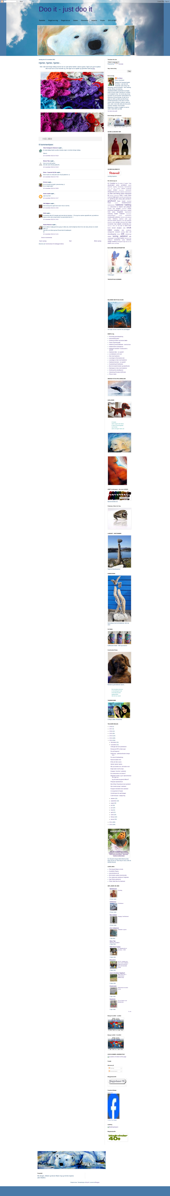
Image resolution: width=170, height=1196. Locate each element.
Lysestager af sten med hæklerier (118, 360)
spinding (123, 232)
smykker (116, 230)
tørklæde (129, 240)
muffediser (117, 217)
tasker (122, 238)
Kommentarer (113, 1071)
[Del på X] (47, 139)
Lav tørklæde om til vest (115, 354)
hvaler (109, 202)
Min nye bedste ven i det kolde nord (120, 766)
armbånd (124, 185)
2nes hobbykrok (114, 928)
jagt (125, 207)
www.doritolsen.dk (114, 873)
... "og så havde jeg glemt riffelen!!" (120, 779)
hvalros (116, 202)
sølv (130, 236)
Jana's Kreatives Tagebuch (117, 973)
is (117, 207)
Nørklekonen (113, 889)
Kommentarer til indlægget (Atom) (55, 244)
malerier (122, 213)
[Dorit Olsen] (113, 1118)
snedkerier (128, 230)
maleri (116, 213)
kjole (114, 208)
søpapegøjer (111, 238)
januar (113, 819)
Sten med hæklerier (114, 356)
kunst (121, 210)
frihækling (110, 197)
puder (114, 222)
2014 (110, 735)
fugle (114, 197)
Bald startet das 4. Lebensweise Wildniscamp (122, 976)
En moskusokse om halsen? (118, 773)
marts (112, 814)
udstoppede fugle (121, 241)
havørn (124, 201)
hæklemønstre (111, 205)
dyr (116, 192)
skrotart (114, 228)
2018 (110, 726)
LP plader (125, 183)
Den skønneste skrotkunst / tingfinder (119, 877)
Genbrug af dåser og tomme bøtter (118, 340)
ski (123, 225)
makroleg (110, 213)
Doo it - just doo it (65, 9)
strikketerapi (128, 234)
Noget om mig (53, 20)
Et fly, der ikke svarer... (116, 762)
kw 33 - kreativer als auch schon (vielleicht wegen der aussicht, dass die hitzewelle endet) (123, 964)
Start (70, 241)
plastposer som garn (122, 220)
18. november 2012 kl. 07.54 (50, 177)
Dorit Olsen (110, 1092)
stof (130, 232)
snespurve (111, 232)
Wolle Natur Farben (115, 947)
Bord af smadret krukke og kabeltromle (119, 366)
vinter (109, 243)
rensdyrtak (110, 224)
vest (130, 241)
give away (119, 199)
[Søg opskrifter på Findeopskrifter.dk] (113, 1127)
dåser (118, 191)
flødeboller (116, 195)
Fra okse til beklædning (117, 757)
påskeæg (122, 222)
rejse (129, 222)
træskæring (117, 240)
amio (117, 185)
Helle (44, 213)
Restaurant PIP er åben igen (118, 749)
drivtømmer (111, 192)
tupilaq (123, 239)
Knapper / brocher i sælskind (118, 771)
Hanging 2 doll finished (123, 916)
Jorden (75, 20)
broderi (115, 190)
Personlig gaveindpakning (116, 336)
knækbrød (124, 208)
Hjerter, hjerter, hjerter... (117, 764)
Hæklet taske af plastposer (116, 346)
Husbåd (112, 183)
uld (126, 241)
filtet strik (113, 193)
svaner (109, 236)
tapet (118, 238)
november (113, 744)
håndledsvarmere (126, 202)
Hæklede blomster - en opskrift (117, 362)
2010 (110, 824)
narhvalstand (128, 217)
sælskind (124, 236)
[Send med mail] (44, 139)
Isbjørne (94, 20)
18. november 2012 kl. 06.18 (50, 155)
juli (112, 805)
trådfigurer (110, 239)
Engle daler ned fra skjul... (117, 769)
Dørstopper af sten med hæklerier (118, 368)
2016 (110, 731)
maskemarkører (111, 215)
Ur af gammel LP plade (117, 791)
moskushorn (128, 215)
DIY (109, 183)
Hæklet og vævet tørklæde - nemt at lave (120, 344)
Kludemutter (113, 986)
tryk (130, 238)
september (114, 801)
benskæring (120, 186)
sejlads (119, 224)
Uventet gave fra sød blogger (118, 793)
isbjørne (121, 207)
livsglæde (120, 212)
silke (130, 224)
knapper (118, 208)
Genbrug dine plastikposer (116, 370)
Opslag (112, 1068)
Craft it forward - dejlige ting (118, 795)
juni (112, 807)
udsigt (109, 241)
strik (122, 234)
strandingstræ (112, 234)
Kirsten (45, 182)
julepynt (128, 207)
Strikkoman (113, 902)
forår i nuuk (124, 195)
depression (121, 190)
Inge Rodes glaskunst (115, 879)
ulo (128, 241)
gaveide (121, 197)
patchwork (110, 220)
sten (127, 232)
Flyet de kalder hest (116, 759)
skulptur (119, 228)
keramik (109, 208)
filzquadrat (113, 960)
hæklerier (119, 205)
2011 (110, 822)
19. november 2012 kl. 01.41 (50, 234)
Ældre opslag (97, 241)
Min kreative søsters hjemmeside (118, 875)
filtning (118, 193)
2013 (110, 738)
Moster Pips (46, 161)
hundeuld (129, 201)
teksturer (127, 238)
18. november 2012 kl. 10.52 (50, 208)
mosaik (120, 215)
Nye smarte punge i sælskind (118, 786)
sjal (121, 225)
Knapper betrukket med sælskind (119, 788)
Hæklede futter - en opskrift (116, 352)
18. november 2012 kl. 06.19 (50, 167)
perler (114, 220)
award (129, 185)
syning (115, 236)
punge (118, 222)
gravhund (112, 201)
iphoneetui (113, 207)
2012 (110, 740)
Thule (130, 183)
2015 (110, 733)
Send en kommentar (46, 237)
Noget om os (65, 20)
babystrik (110, 186)
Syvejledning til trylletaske (116, 364)
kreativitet (117, 210)
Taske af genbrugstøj (114, 342)
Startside (42, 20)
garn (117, 197)
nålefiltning (115, 218)
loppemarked (128, 212)
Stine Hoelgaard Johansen (50, 148)
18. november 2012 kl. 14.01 (50, 219)
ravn (126, 222)
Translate (120, 64)
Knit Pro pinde (119, 183)
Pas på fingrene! (115, 751)
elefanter (122, 191)
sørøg (115, 238)
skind (126, 225)
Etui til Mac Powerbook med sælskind (121, 784)
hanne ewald (46, 193)
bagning (115, 186)
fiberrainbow (113, 915)
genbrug (112, 199)
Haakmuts (112, 999)
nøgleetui (121, 218)
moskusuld (111, 217)
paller (126, 218)
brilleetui (123, 188)
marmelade (128, 213)
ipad (109, 206)
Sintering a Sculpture (115, 942)
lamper (125, 210)
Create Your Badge (112, 1120)
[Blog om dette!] (45, 139)
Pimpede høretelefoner (117, 781)
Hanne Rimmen (47, 224)
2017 (110, 729)
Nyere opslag (42, 241)
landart (129, 210)
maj (112, 810)
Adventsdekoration (114, 338)
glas (123, 199)
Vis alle (129, 1011)
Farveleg (120, 890)
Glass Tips (113, 941)
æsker (113, 243)
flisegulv (112, 195)
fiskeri (123, 193)
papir (130, 218)
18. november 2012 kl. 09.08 (50, 188)
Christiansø (120, 903)
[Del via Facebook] (49, 139)
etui (109, 193)
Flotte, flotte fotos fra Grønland (117, 881)
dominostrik (128, 190)
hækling (128, 205)
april (112, 812)
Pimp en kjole (112, 374)
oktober (113, 798)
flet (108, 195)
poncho (129, 220)
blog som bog (111, 188)
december (113, 742)
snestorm (117, 232)
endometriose (128, 191)
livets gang (111, 212)
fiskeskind (128, 193)
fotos (129, 195)
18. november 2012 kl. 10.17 (50, 198)
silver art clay (116, 225)
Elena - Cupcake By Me (49, 172)
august (113, 803)
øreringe (117, 243)
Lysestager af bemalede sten (117, 358)
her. (94, 68)
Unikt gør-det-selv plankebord (118, 746)
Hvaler (102, 20)
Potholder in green (122, 929)
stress (118, 234)
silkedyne (110, 225)
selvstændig (125, 224)
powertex (110, 222)
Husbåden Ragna (114, 871)
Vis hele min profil (112, 111)
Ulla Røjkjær (46, 203)
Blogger (97, 1182)
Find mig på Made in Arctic (116, 869)
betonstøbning (127, 186)
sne (123, 230)
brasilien (118, 188)
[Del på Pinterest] (51, 139)
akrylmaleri (111, 185)
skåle (124, 227)
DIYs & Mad (112, 20)
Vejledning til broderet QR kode (117, 372)
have (118, 201)
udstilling (114, 241)
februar (113, 817)
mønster (123, 217)
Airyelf (87, 1182)
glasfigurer (128, 199)
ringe (115, 224)
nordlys (109, 218)
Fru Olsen (119, 78)
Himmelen (84, 20)
